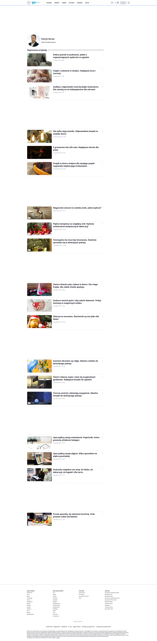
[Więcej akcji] (103, 54)
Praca (28, 610)
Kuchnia (71, 3)
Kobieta (28, 603)
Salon (87, 3)
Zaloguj (123, 2)
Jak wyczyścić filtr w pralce (111, 600)
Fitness (54, 610)
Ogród (64, 3)
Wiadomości (29, 592)
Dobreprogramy (56, 603)
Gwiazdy (29, 605)
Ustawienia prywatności (103, 627)
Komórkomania (56, 605)
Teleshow (29, 609)
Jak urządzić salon (109, 609)
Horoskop (55, 598)
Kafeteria (55, 601)
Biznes (28, 596)
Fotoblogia (55, 609)
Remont (56, 3)
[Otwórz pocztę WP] (112, 2)
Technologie (29, 598)
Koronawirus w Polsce (84, 596)
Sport (28, 594)
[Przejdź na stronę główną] (29, 4)
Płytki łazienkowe (109, 601)
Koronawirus (82, 594)
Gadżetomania (56, 607)
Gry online (55, 614)
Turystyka (55, 600)
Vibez (80, 598)
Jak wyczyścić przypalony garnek (112, 598)
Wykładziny (107, 605)
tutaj (58, 637)
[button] (117, 3)
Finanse (28, 600)
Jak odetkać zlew (108, 594)
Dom (54, 592)
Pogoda (28, 612)
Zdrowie (29, 607)
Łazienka (79, 3)
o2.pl (54, 612)
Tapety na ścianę (108, 603)
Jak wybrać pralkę (109, 596)
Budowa (49, 3)
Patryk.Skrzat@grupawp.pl (48, 42)
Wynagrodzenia (30, 614)
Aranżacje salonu (109, 607)
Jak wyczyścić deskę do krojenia (112, 592)
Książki (54, 594)
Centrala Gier (56, 616)
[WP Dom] (39, 2)
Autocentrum (82, 592)
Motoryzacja (29, 601)
